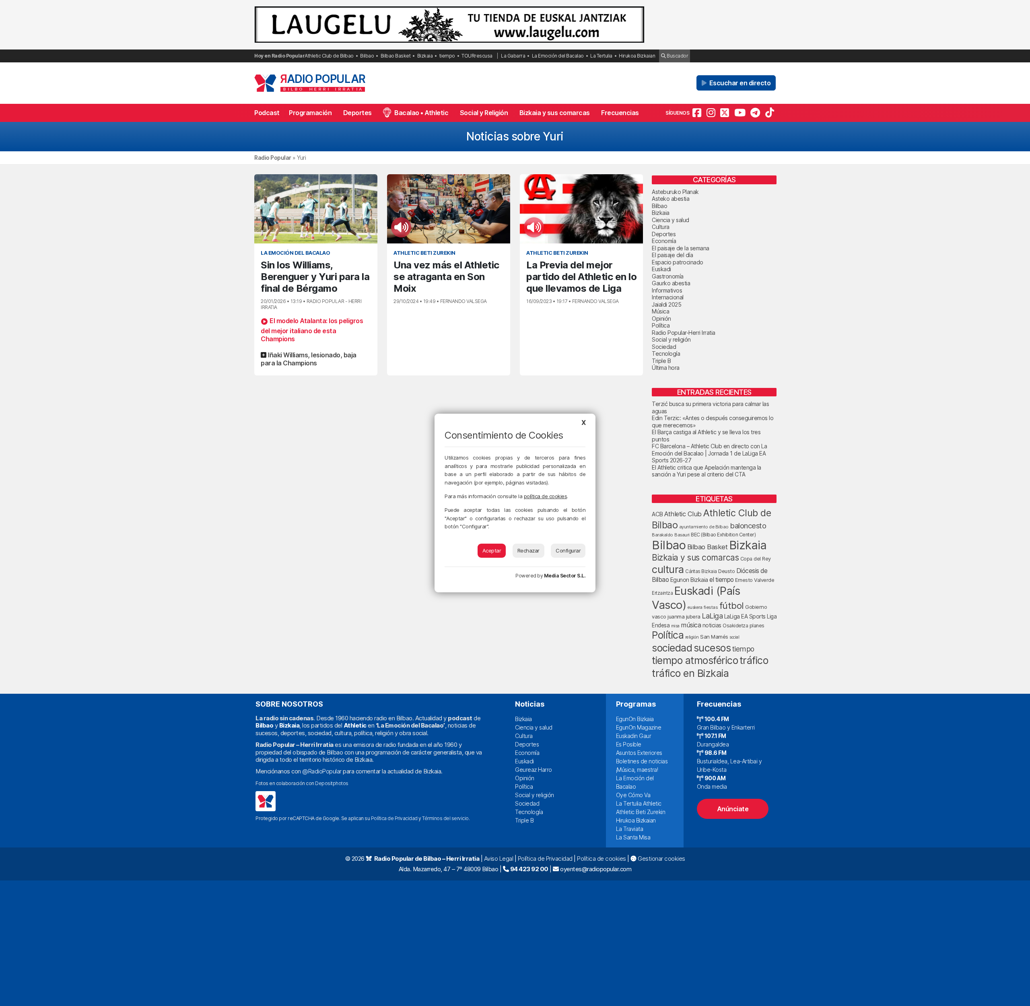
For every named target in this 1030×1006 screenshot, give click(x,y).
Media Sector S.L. (565, 576)
